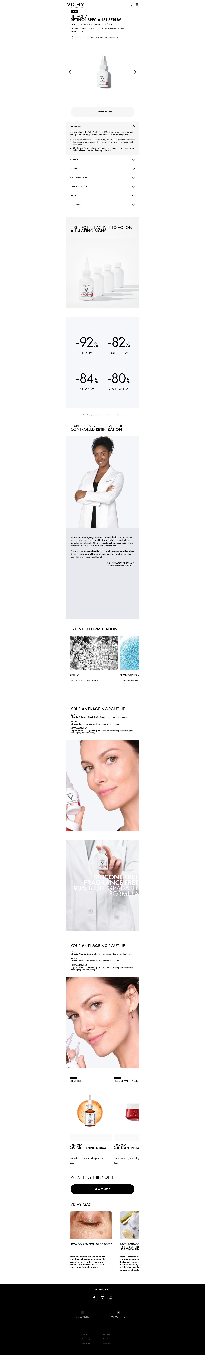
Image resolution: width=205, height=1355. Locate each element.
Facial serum (93, 28)
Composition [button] (76, 204)
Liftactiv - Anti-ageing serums (112, 28)
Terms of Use (85, 1335)
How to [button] (73, 195)
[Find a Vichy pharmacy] (132, 4)
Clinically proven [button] (78, 186)
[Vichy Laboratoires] (75, 5)
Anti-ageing (83, 31)
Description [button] (75, 126)
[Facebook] (94, 1297)
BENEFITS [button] (74, 159)
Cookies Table (86, 1343)
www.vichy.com (107, 1343)
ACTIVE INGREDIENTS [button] (79, 177)
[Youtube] (110, 1297)
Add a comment (111, 37)
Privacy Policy (86, 1339)
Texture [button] (73, 168)
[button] (137, 4)
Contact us (106, 1339)
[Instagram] (102, 1297)
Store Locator (106, 1335)
